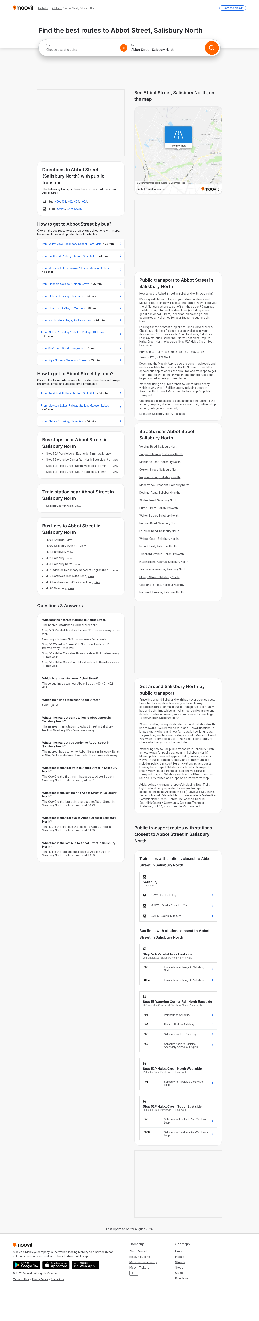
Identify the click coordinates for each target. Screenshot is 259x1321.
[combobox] (81, 50)
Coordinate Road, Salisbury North (161, 584)
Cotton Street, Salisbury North (159, 469)
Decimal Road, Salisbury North (159, 492)
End (133, 45)
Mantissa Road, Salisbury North (160, 462)
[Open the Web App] (85, 1265)
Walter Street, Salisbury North (159, 515)
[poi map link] (178, 150)
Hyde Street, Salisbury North (158, 546)
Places (179, 1256)
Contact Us (57, 1279)
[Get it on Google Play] (26, 1265)
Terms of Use (21, 1279)
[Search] (212, 48)
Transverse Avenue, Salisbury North (162, 569)
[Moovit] (23, 8)
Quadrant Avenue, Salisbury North (161, 554)
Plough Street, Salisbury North (159, 577)
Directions (182, 1278)
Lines (178, 1251)
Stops (179, 1267)
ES (134, 1273)
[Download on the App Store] (56, 1265)
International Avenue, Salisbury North (163, 561)
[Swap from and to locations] (123, 48)
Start (49, 45)
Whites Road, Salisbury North (158, 500)
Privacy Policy (40, 1279)
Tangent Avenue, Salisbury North (161, 454)
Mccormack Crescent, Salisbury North (164, 485)
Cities (179, 1273)
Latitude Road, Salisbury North (159, 531)
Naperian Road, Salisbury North (159, 477)
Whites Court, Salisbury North (158, 538)
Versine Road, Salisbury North (158, 446)
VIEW (108, 453)
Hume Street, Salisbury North (158, 508)
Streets (180, 1262)
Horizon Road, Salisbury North (158, 523)
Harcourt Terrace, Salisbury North (161, 592)
